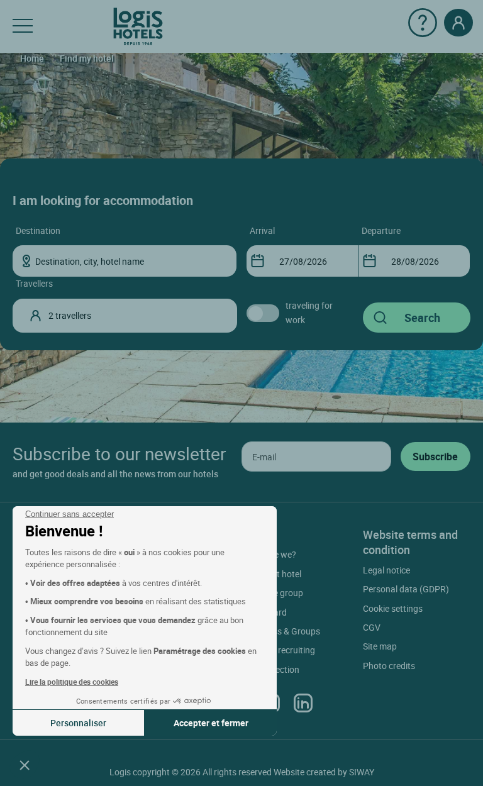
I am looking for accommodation (103, 200)
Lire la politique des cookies (71, 682)
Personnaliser (78, 723)
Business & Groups (283, 631)
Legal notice (386, 570)
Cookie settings (393, 608)
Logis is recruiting (281, 650)
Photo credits (389, 666)
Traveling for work (309, 312)
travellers (34, 283)
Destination (38, 230)
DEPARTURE (381, 230)
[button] (24, 765)
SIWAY (361, 772)
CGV (371, 627)
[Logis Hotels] (138, 25)
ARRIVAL (262, 230)
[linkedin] (303, 703)
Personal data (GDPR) (406, 589)
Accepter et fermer (211, 723)
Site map (380, 646)
